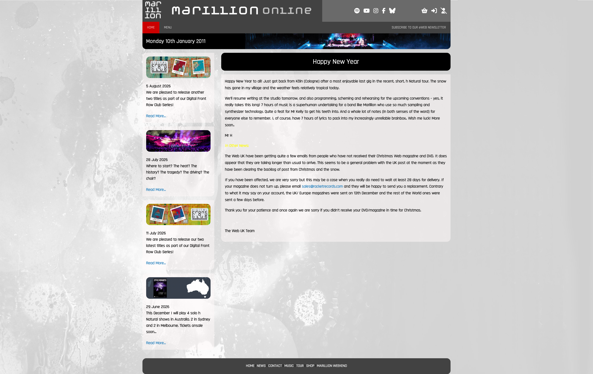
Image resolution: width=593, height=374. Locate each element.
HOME (151, 27)
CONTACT (275, 365)
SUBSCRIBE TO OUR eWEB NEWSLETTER (419, 27)
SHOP (310, 365)
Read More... (156, 116)
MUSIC (289, 365)
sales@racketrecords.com (322, 186)
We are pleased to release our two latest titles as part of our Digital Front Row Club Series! (177, 246)
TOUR (300, 365)
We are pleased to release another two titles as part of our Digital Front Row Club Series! (176, 98)
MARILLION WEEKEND (332, 365)
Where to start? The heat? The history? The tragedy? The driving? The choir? (177, 172)
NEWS (261, 365)
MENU (168, 27)
